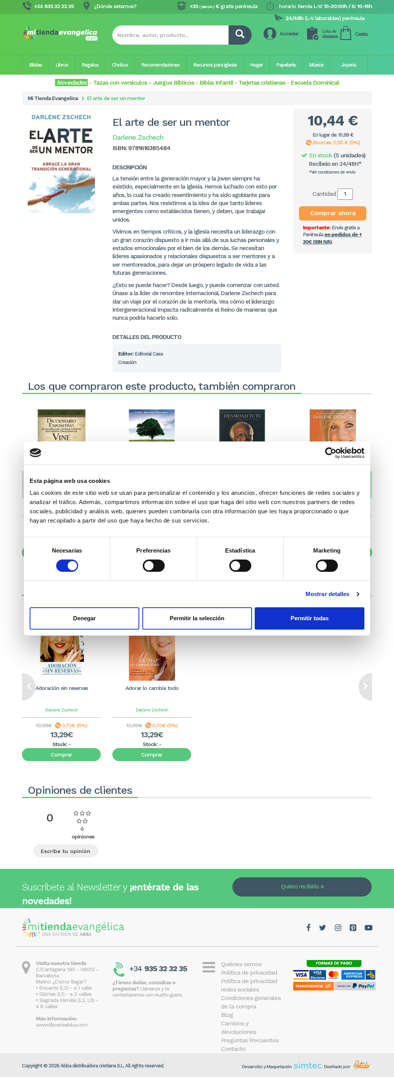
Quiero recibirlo (300, 886)
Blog (227, 1015)
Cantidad (324, 193)
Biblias (35, 65)
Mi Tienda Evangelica (53, 98)
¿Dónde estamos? (115, 6)
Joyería (348, 65)
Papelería (286, 65)
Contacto (233, 1048)
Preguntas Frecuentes (250, 1040)
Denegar (84, 618)
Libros (61, 65)
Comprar (61, 754)
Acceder (289, 34)
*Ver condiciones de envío (332, 172)
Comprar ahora (333, 213)
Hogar (256, 65)
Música (316, 65)
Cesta (361, 34)
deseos (330, 34)
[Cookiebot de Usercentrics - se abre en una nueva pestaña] (330, 453)
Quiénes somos (241, 964)
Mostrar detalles (328, 594)
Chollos (120, 65)
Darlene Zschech (61, 710)
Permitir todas (309, 618)
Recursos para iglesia (215, 65)
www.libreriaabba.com (62, 1025)
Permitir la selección (197, 618)
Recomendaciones (160, 65)
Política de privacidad (249, 972)
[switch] (154, 565)
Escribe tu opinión (65, 851)
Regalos (90, 65)
